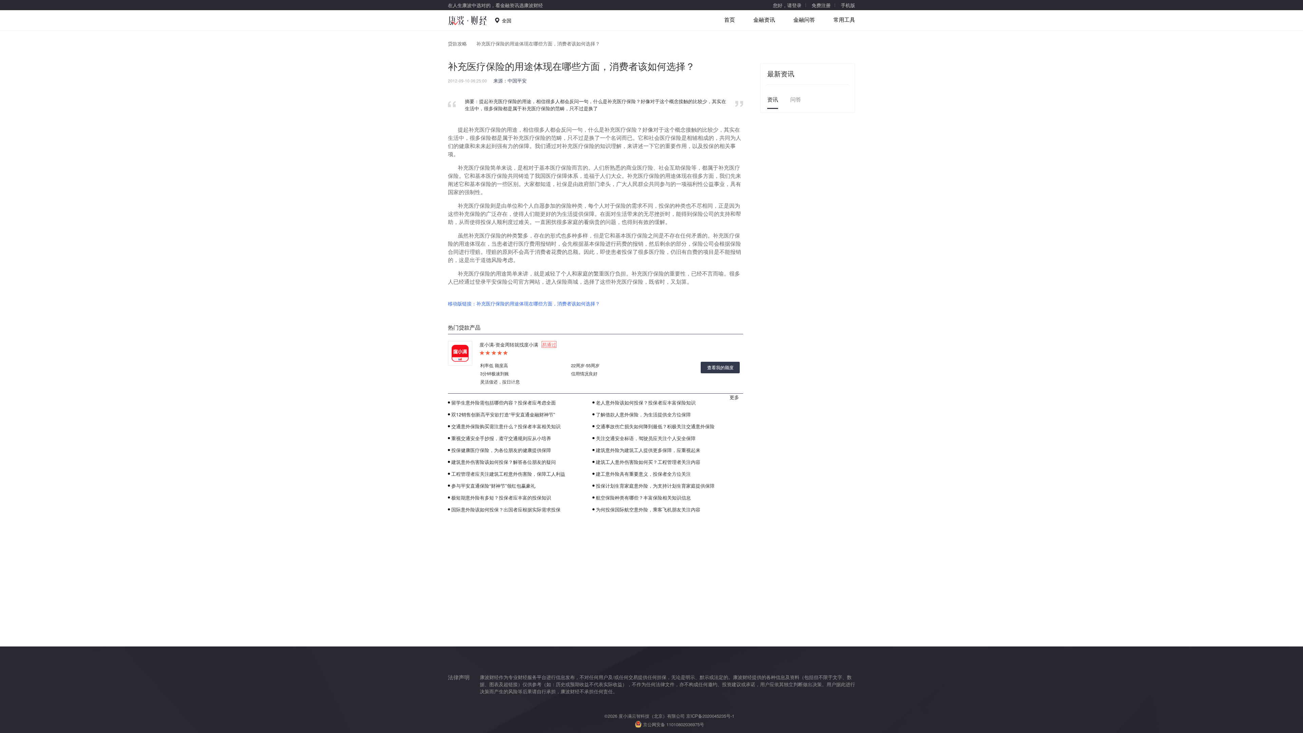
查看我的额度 (720, 367)
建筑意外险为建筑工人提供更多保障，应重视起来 (648, 450)
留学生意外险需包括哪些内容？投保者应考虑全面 (503, 402)
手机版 (848, 5)
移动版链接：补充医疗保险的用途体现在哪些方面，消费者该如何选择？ (524, 303)
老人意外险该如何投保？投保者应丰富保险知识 (646, 402)
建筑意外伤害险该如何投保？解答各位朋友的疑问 (503, 461)
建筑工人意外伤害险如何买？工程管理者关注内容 (648, 461)
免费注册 (821, 5)
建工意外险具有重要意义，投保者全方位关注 (643, 473)
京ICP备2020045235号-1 (710, 716)
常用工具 (844, 19)
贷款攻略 (457, 43)
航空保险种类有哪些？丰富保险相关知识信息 (643, 497)
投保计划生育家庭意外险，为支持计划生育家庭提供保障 (655, 485)
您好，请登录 (787, 5)
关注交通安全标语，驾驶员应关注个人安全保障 (646, 438)
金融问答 (804, 19)
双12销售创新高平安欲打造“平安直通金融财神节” (503, 414)
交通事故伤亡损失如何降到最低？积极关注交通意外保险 (655, 426)
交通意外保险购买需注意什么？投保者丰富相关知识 (506, 426)
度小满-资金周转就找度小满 (517, 344)
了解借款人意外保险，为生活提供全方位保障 (643, 414)
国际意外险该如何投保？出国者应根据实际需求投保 (506, 509)
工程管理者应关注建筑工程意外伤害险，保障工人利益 (508, 473)
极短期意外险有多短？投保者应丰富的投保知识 (501, 497)
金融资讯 (764, 19)
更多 (734, 397)
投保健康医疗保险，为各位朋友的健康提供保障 (501, 450)
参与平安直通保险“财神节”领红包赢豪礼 (493, 485)
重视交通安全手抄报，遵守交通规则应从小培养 (501, 438)
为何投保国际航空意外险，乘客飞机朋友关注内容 (648, 509)
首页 (729, 19)
